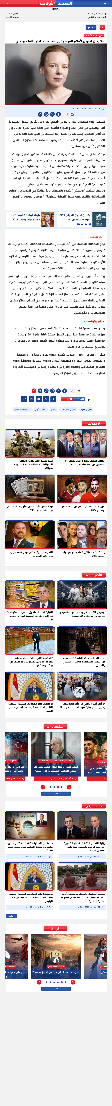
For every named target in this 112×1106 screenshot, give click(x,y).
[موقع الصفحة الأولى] (56, 3)
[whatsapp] (34, 390)
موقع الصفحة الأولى (22, 409)
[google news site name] (53, 399)
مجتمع (91, 27)
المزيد (56, 793)
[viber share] (40, 114)
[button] (69, 787)
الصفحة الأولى (41, 409)
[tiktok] (24, 399)
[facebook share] (58, 114)
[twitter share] (52, 114)
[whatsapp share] (46, 114)
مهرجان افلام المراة (68, 409)
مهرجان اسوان (86, 409)
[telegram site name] (39, 399)
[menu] (105, 3)
